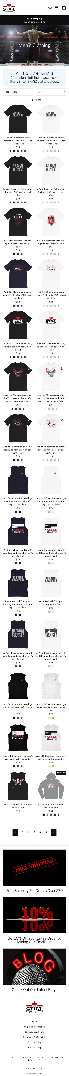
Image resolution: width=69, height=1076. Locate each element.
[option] (34, 20)
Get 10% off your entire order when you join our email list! (34, 1058)
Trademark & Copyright (34, 1037)
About (34, 1021)
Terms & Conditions (34, 1031)
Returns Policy (34, 1047)
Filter (14, 92)
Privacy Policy (34, 1042)
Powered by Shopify (34, 1073)
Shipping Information (34, 1026)
